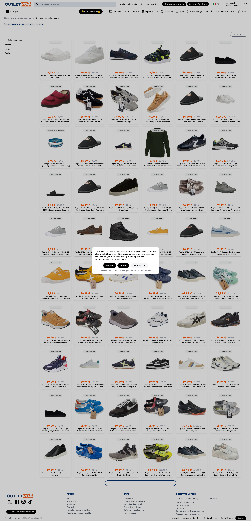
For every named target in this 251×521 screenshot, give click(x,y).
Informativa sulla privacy (141, 271)
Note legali (124, 271)
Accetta (109, 265)
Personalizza (139, 265)
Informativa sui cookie (109, 271)
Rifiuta (123, 265)
